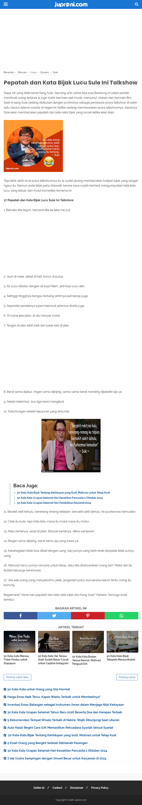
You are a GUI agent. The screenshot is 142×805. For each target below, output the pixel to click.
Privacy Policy (100, 787)
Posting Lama (127, 677)
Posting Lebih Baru (17, 677)
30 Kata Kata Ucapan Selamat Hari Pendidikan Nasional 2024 (54, 502)
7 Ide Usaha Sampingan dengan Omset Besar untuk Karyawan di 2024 (56, 758)
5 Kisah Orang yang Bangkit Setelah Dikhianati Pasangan (47, 743)
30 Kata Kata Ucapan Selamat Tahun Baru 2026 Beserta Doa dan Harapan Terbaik (64, 712)
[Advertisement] (71, 39)
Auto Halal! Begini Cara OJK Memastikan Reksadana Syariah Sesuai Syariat (60, 727)
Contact (57, 787)
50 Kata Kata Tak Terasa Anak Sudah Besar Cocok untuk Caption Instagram (53, 660)
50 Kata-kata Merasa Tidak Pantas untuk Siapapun (16, 660)
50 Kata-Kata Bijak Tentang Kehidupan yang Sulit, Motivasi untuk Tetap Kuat (63, 492)
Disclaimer (76, 787)
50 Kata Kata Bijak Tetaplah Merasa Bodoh (121, 658)
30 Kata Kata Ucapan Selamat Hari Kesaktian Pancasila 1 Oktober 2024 (60, 497)
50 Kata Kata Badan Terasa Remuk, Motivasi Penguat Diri (86, 660)
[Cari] (136, 4)
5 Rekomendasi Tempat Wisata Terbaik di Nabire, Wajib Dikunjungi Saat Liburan (63, 720)
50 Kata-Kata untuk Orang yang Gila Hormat (38, 689)
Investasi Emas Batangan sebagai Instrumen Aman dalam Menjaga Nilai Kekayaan (65, 704)
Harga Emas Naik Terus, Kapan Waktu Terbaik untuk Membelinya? (53, 697)
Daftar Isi (39, 787)
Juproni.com (80, 800)
